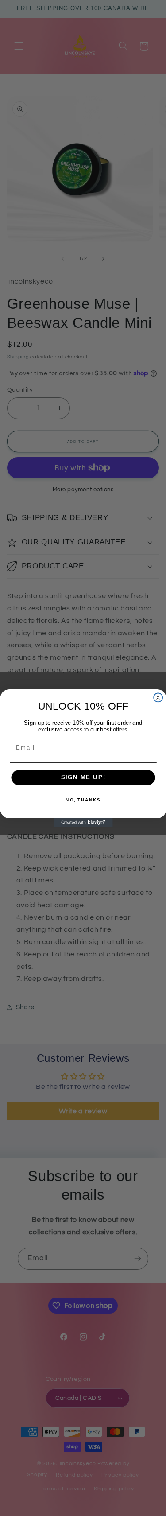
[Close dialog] (158, 697)
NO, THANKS (83, 799)
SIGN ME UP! (83, 777)
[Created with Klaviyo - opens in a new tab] (83, 822)
